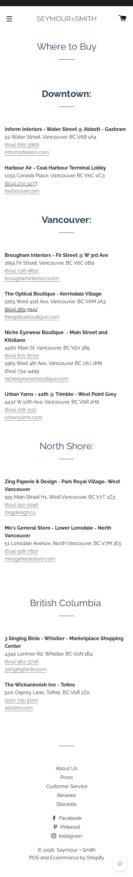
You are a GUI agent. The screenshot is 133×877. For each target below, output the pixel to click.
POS (34, 858)
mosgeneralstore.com (30, 559)
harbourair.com (22, 191)
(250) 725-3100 (21, 700)
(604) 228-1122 (20, 410)
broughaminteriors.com (32, 278)
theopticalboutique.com (32, 317)
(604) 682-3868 (22, 145)
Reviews (66, 795)
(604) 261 (15, 309)
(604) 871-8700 (22, 356)
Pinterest (69, 827)
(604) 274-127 (20, 183)
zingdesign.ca (20, 512)
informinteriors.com (27, 152)
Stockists (66, 804)
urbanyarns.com (23, 417)
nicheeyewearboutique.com (37, 379)
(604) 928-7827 (21, 551)
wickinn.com (19, 708)
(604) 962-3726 (22, 662)
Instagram (70, 836)
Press (66, 777)
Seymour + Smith (76, 850)
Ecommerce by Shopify (77, 858)
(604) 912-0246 (21, 505)
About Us (66, 768)
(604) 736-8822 (22, 271)
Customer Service (66, 786)
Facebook (70, 818)
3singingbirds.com (25, 669)
